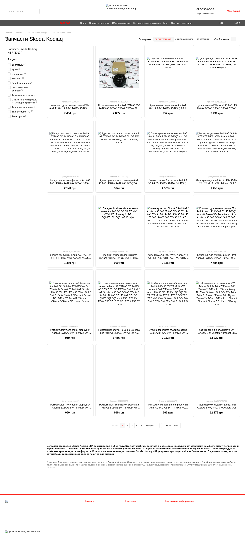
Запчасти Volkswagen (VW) (98, 509)
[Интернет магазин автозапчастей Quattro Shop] (21, 507)
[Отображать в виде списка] (238, 39)
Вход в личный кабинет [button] (137, 505)
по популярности (163, 39)
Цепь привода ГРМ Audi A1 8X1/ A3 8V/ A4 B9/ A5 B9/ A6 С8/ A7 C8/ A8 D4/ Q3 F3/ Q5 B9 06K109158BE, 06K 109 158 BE (217, 110)
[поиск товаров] (37, 11)
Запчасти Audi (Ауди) (95, 505)
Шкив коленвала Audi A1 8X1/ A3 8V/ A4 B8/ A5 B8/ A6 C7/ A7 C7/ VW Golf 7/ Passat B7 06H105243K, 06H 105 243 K (119, 110)
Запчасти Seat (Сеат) (95, 518)
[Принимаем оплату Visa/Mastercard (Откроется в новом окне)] (23, 531)
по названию (203, 39)
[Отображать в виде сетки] (233, 39)
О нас (83, 23)
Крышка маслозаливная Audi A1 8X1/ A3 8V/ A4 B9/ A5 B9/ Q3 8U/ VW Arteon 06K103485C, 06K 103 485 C (167, 110)
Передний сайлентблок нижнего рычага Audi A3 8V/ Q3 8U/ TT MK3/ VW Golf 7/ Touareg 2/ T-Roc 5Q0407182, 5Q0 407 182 (119, 259)
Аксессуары (91, 522)
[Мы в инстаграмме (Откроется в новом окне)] (6, 23)
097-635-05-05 (205, 9)
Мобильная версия (17, 537)
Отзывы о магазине (181, 23)
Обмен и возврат (121, 23)
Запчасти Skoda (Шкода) (97, 514)
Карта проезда (211, 521)
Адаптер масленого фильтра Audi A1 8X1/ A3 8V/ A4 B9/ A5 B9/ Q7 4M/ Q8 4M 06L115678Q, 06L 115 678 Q (119, 183)
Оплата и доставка (99, 23)
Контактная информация (147, 23)
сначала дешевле (184, 39)
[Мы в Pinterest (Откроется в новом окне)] (10, 23)
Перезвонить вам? (205, 13)
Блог (165, 23)
